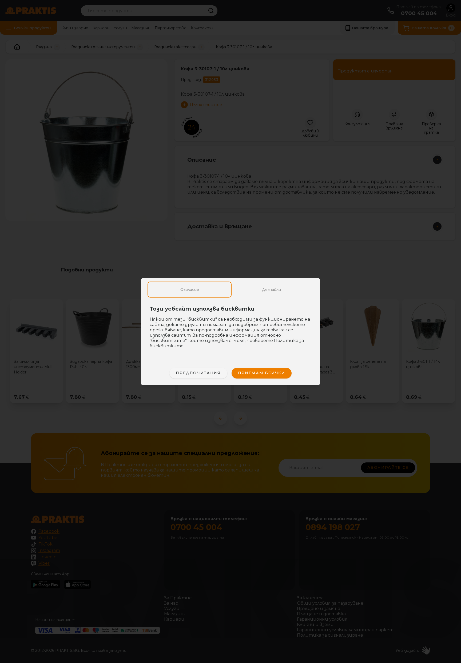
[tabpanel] (230, 330)
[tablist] (230, 289)
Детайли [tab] (271, 289)
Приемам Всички (261, 373)
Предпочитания (198, 373)
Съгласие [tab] (189, 289)
